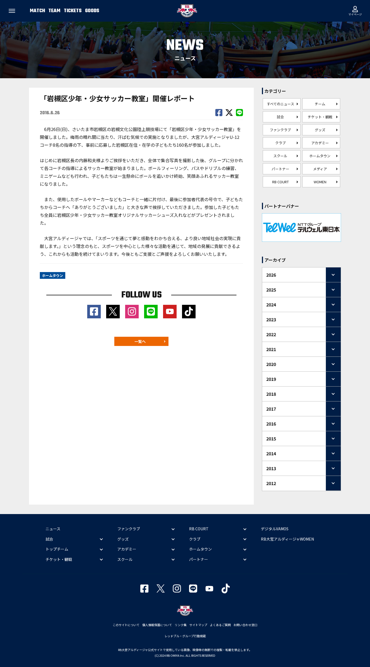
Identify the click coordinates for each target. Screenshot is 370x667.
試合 (280, 116)
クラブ (280, 142)
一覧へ (140, 341)
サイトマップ (198, 625)
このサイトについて (126, 625)
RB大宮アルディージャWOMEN (287, 539)
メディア (320, 168)
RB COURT (280, 181)
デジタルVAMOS (274, 528)
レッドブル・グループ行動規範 (185, 636)
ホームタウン (319, 155)
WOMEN (320, 181)
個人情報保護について (157, 625)
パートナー (280, 168)
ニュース (53, 528)
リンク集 (181, 625)
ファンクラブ (280, 129)
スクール (280, 155)
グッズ (320, 129)
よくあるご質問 (220, 625)
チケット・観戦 (320, 116)
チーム (320, 103)
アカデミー (320, 142)
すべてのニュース (280, 103)
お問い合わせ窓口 (245, 625)
